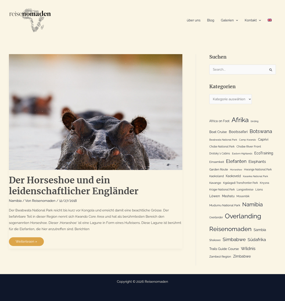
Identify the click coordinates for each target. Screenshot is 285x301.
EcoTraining (263, 153)
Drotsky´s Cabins (219, 153)
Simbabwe (234, 239)
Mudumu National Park (224, 205)
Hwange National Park (258, 169)
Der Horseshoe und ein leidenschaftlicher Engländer (73, 186)
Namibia (15, 201)
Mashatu (228, 196)
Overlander (216, 217)
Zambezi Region (220, 256)
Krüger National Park (222, 189)
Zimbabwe (242, 256)
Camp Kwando (247, 139)
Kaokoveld (233, 176)
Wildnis (248, 248)
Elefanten (236, 161)
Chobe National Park (221, 146)
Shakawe (215, 240)
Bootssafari (238, 132)
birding (255, 121)
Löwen (214, 196)
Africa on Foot (219, 121)
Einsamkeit (216, 162)
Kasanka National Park (255, 176)
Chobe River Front (248, 146)
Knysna (264, 182)
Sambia (260, 230)
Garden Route (218, 169)
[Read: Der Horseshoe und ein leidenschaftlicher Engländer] (95, 112)
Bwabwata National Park (223, 139)
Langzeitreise (245, 189)
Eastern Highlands (242, 153)
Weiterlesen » (29, 242)
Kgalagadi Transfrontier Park (240, 182)
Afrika (240, 120)
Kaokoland (216, 176)
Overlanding (243, 216)
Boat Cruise (218, 132)
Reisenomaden (230, 228)
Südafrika (257, 239)
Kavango (215, 182)
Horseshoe (236, 169)
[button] (236, 20)
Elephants (257, 161)
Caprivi (263, 139)
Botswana (261, 131)
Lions (259, 189)
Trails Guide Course (224, 249)
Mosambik (242, 196)
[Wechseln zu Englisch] (269, 20)
